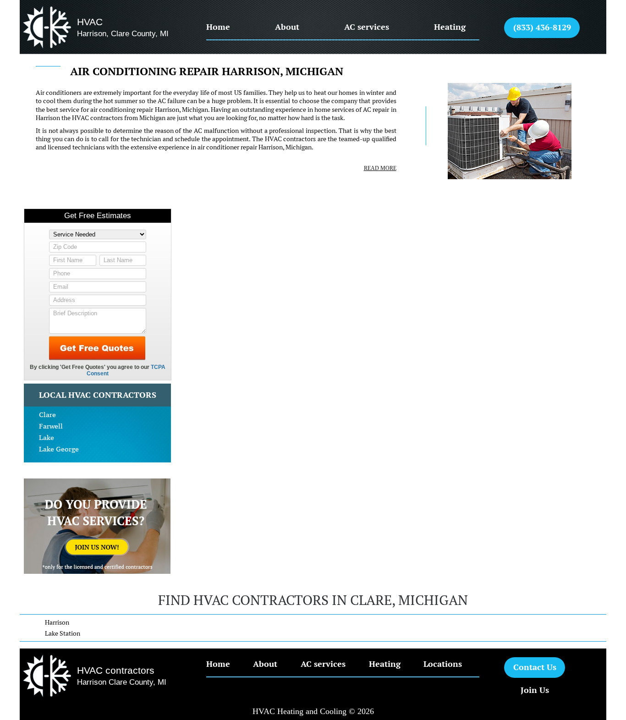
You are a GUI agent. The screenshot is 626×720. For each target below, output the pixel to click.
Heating (450, 27)
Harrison (57, 622)
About (287, 27)
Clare (47, 414)
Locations (442, 664)
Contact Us (534, 667)
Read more (380, 168)
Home (218, 27)
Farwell (51, 426)
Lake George (59, 449)
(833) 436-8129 (542, 27)
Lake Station (62, 633)
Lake (46, 437)
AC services (366, 27)
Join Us (535, 690)
